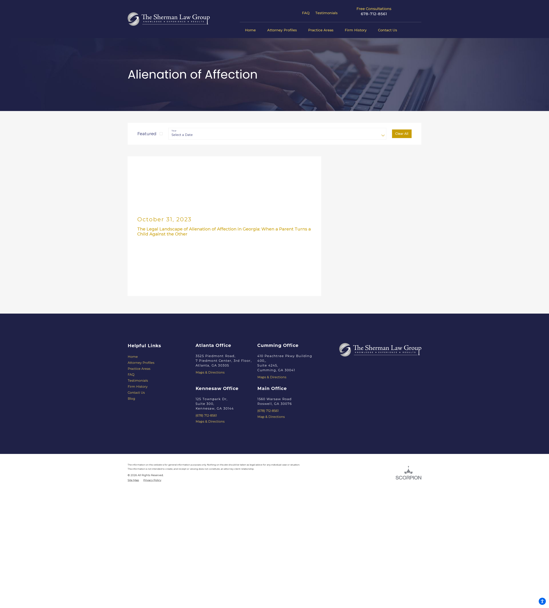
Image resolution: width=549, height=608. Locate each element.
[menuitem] (253, 30)
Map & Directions (271, 356)
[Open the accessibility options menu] (542, 601)
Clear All (401, 134)
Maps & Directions (210, 311)
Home (133, 296)
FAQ (306, 13)
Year (174, 131)
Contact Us (136, 331)
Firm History (138, 325)
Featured (146, 133)
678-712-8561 (374, 14)
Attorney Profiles (141, 302)
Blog (131, 337)
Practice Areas (139, 308)
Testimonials (326, 13)
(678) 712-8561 (206, 355)
